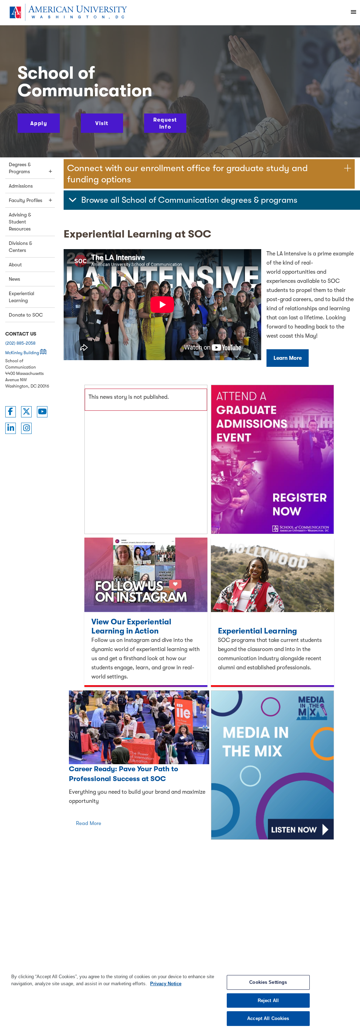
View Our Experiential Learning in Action (131, 626)
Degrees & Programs (20, 168)
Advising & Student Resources (20, 222)
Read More (88, 823)
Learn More (288, 358)
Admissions (21, 186)
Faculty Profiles (25, 200)
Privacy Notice (165, 983)
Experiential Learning (21, 297)
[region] (180, 999)
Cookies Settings (268, 982)
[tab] (212, 200)
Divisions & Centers (20, 246)
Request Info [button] (165, 123)
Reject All (268, 1000)
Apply (38, 123)
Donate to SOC (26, 315)
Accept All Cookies (268, 1018)
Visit (102, 123)
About (15, 264)
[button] (212, 200)
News (14, 279)
